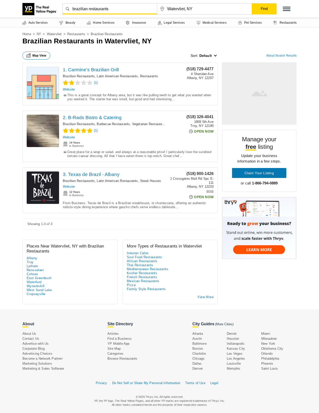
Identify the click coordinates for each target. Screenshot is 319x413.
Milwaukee (269, 338)
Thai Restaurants (140, 265)
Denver (197, 368)
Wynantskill (35, 286)
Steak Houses (150, 181)
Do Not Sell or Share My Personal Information (146, 383)
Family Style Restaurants (146, 289)
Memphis (233, 368)
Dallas (197, 363)
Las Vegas (234, 353)
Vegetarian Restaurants (149, 124)
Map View (39, 55)
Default (205, 56)
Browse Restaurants (122, 358)
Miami (265, 333)
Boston (197, 348)
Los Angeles (236, 358)
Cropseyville (36, 294)
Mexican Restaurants (143, 281)
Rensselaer (35, 270)
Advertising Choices (37, 353)
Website (69, 89)
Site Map (114, 348)
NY (39, 34)
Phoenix (267, 363)
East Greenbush (39, 278)
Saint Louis (269, 368)
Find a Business (119, 338)
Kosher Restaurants (142, 273)
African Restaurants (142, 261)
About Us (29, 333)
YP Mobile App (118, 343)
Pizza (131, 285)
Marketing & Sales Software (43, 368)
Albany (32, 258)
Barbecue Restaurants (113, 124)
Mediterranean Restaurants (147, 269)
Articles (113, 333)
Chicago (198, 358)
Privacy (101, 383)
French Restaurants (142, 277)
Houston (233, 338)
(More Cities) (224, 324)
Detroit (232, 333)
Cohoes (32, 274)
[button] (286, 9)
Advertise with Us (35, 343)
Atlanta (197, 333)
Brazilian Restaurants (79, 76)
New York (268, 343)
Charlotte (199, 353)
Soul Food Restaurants (144, 257)
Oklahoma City (272, 348)
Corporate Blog (33, 348)
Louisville (234, 363)
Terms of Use (195, 383)
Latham (32, 266)
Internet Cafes (138, 253)
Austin (197, 338)
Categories (115, 353)
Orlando (267, 353)
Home (26, 34)
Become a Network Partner (42, 358)
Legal (214, 383)
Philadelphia (270, 358)
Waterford (34, 282)
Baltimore (199, 343)
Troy (30, 262)
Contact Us (30, 338)
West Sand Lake (39, 290)
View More (205, 297)
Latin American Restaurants (117, 76)
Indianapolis (235, 343)
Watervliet (54, 34)
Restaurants (76, 34)
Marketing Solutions (37, 363)
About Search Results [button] (281, 55)
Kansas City (236, 348)
